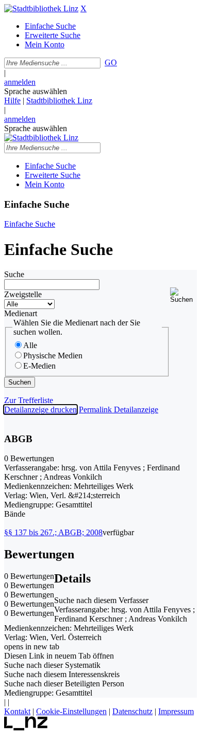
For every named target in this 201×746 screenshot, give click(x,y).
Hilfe (12, 100)
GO (111, 62)
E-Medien (39, 365)
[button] (183, 295)
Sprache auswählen (35, 91)
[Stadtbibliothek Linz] (41, 8)
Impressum (176, 711)
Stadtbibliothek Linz (59, 100)
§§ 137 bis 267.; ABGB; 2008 (53, 532)
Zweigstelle (23, 294)
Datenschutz (132, 711)
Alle (30, 345)
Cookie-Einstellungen (71, 711)
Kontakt (17, 711)
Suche (14, 274)
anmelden (20, 82)
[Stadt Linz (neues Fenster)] (26, 727)
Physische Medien (52, 355)
